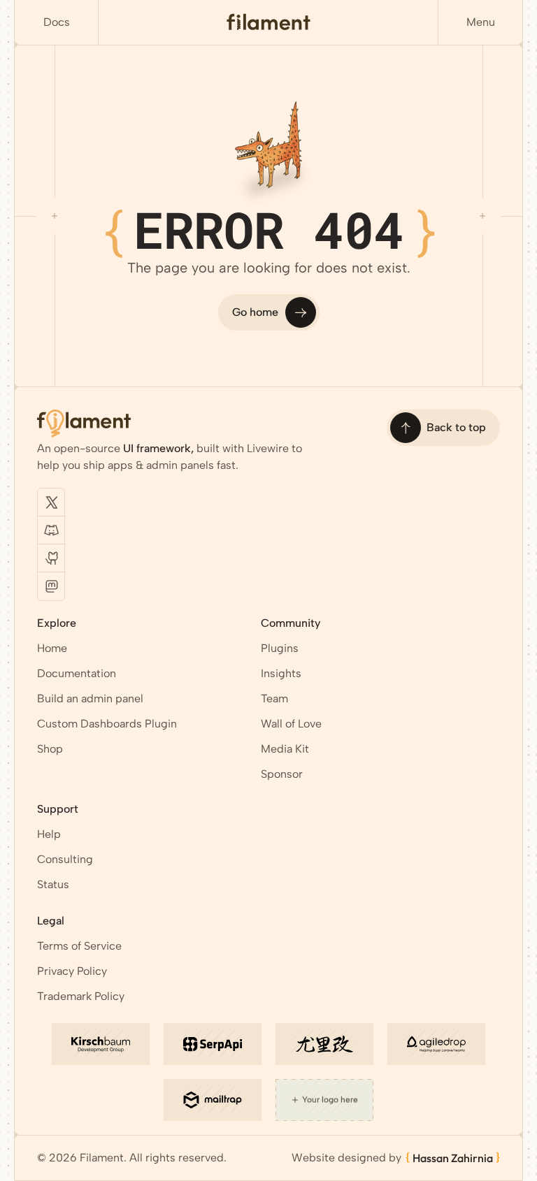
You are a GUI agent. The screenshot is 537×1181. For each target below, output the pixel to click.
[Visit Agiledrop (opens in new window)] (436, 1044)
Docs (56, 22)
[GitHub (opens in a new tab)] (52, 558)
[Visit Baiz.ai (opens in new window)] (324, 1044)
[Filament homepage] (268, 22)
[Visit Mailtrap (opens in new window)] (213, 1100)
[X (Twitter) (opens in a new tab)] (52, 502)
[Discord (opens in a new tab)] (52, 530)
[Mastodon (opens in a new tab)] (52, 586)
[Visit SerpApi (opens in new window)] (213, 1044)
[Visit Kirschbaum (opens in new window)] (101, 1044)
